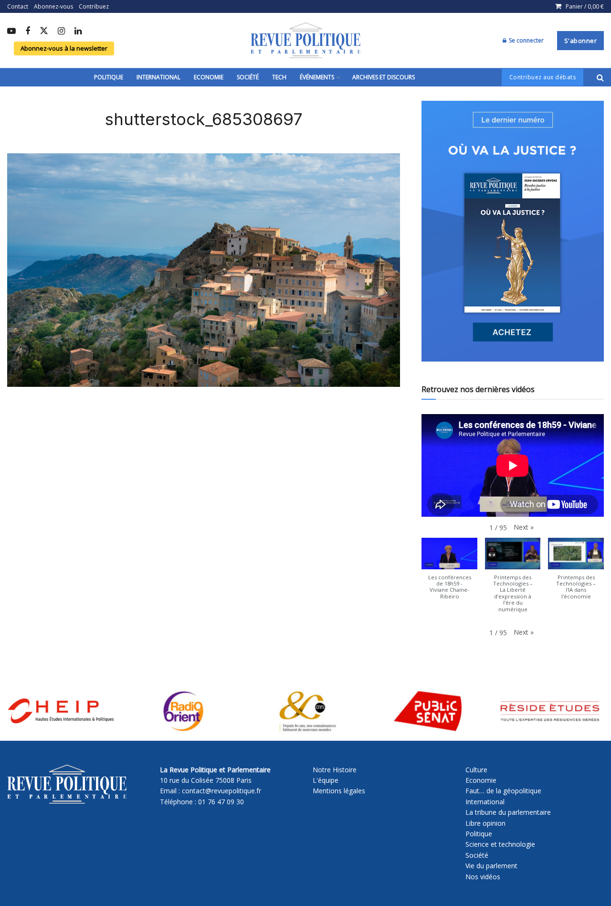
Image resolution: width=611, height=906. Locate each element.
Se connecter (525, 40)
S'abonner (580, 40)
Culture (476, 769)
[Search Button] (600, 77)
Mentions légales (339, 790)
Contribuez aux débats (542, 77)
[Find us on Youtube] (11, 31)
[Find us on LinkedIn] (78, 31)
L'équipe (325, 780)
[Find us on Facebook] (27, 31)
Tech (279, 77)
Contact (17, 6)
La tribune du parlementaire (508, 812)
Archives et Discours (383, 77)
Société (248, 77)
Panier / (585, 6)
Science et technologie (500, 844)
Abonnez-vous (53, 6)
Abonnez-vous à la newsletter (64, 48)
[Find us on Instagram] (61, 31)
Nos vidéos (482, 876)
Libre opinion (485, 823)
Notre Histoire (335, 769)
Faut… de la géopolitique (503, 790)
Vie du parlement (491, 865)
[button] (523, 527)
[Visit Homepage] (305, 40)
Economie (208, 77)
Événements (317, 77)
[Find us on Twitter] (44, 31)
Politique (108, 77)
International (158, 77)
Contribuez (94, 6)
